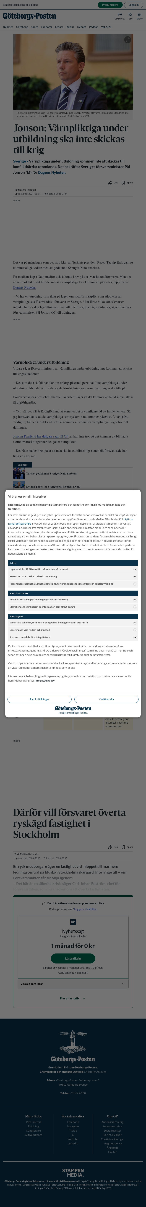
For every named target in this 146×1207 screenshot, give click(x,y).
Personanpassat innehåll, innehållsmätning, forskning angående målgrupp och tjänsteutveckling (61, 583)
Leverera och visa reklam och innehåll (30, 629)
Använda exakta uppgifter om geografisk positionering (39, 599)
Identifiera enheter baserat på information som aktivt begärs (42, 606)
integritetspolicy (45, 680)
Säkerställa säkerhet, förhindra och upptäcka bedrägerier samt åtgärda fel (49, 622)
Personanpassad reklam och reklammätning (33, 576)
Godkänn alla (106, 699)
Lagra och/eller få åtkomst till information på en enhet (39, 569)
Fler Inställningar (39, 699)
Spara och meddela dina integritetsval (30, 637)
